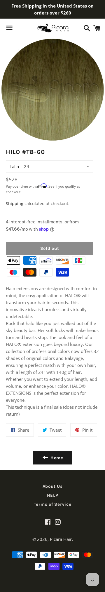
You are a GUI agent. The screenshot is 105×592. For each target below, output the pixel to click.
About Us (53, 486)
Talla (14, 166)
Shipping (14, 203)
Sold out (49, 248)
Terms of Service (52, 504)
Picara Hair (61, 539)
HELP (52, 495)
